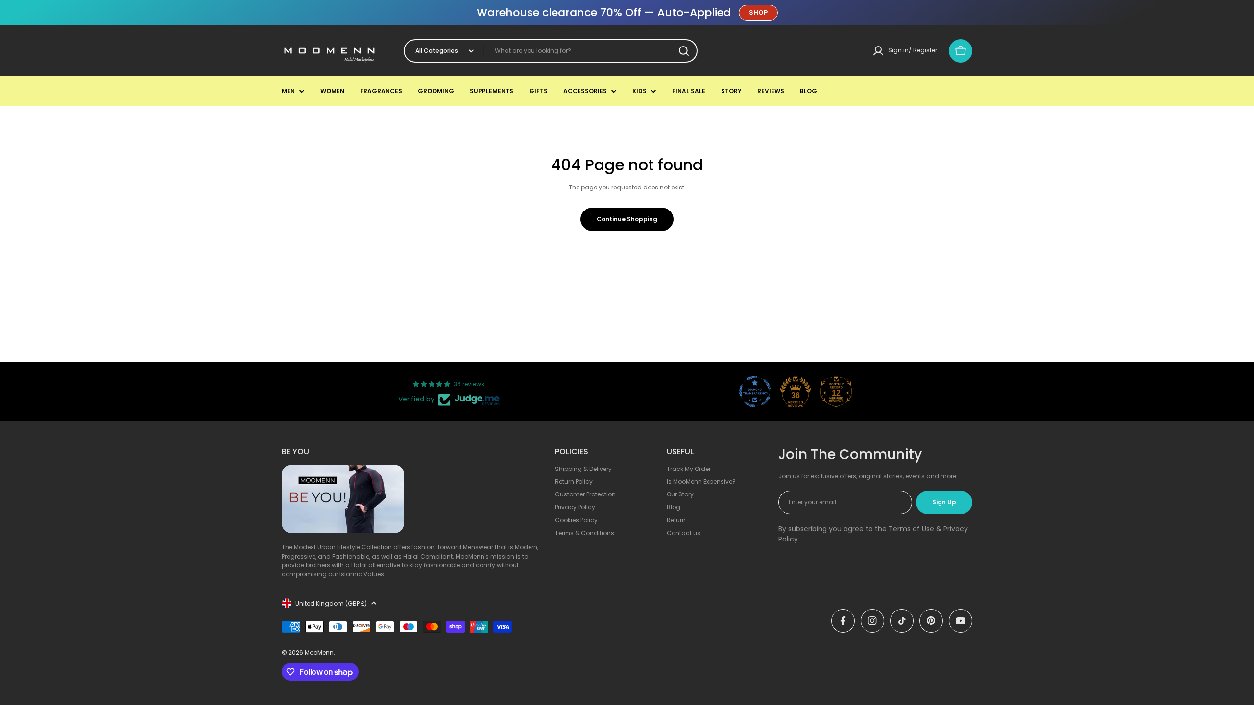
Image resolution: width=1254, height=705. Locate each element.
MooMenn (319, 652)
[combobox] (551, 51)
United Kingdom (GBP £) (331, 603)
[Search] (684, 51)
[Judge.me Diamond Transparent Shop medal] (755, 391)
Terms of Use (911, 529)
